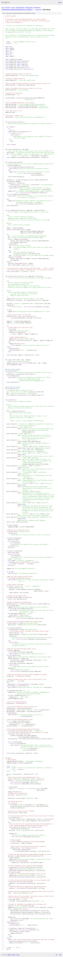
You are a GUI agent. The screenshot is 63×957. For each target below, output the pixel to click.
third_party (29, 7)
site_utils (39, 9)
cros (12, 7)
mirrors (7, 7)
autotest (37, 7)
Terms (17, 954)
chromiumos (20, 7)
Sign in (59, 2)
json (60, 954)
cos (3, 7)
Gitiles (9, 954)
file (33, 13)
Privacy (13, 954)
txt (56, 954)
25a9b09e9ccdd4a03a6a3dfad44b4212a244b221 (17, 9)
